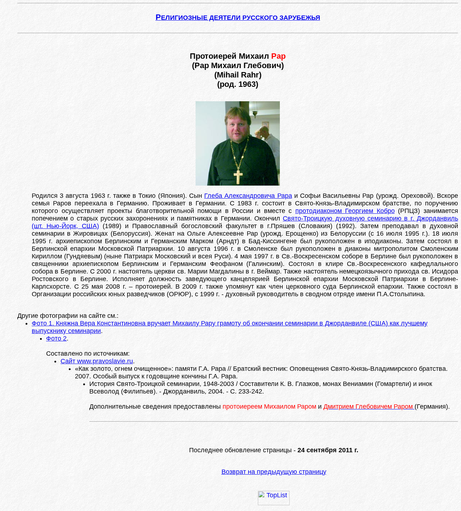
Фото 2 (56, 338)
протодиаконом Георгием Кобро (345, 210)
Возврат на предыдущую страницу (273, 471)
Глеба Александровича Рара (248, 195)
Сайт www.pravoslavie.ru (97, 361)
